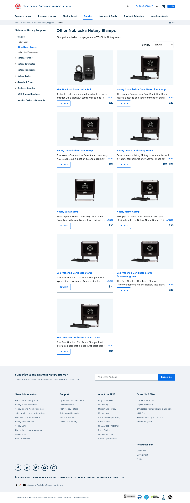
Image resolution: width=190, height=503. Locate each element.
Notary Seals (23, 42)
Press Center (20, 434)
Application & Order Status (72, 400)
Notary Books (24, 76)
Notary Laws (20, 426)
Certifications (104, 421)
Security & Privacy (26, 82)
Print (173, 23)
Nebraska (26, 23)
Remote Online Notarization (27, 417)
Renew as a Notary (47, 16)
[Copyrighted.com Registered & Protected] (129, 496)
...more (109, 97)
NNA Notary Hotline (69, 409)
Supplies (88, 16)
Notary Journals (25, 58)
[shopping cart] (163, 6)
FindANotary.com (144, 421)
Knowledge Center (159, 16)
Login (171, 6)
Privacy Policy (39, 477)
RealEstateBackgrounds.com (150, 417)
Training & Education (134, 16)
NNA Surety (142, 413)
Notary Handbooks (26, 70)
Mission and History (107, 409)
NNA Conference (22, 438)
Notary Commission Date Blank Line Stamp (141, 89)
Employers (141, 450)
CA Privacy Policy (116, 477)
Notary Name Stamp (128, 211)
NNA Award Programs (108, 426)
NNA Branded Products (29, 94)
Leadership (103, 404)
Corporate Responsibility (109, 417)
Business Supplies (26, 88)
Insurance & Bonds (108, 16)
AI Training (102, 477)
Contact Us (71, 477)
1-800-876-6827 (146, 6)
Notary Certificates (26, 64)
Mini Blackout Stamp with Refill (74, 89)
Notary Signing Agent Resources (29, 409)
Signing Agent (70, 16)
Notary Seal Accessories (28, 52)
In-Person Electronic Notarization (30, 413)
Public (139, 459)
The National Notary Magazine (28, 430)
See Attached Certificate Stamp (74, 272)
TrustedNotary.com (145, 400)
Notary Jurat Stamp (68, 211)
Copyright (51, 477)
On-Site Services (105, 434)
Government (142, 455)
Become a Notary (23, 16)
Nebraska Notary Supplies (44, 23)
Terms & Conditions (86, 477)
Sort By (146, 44)
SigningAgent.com (145, 404)
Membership (103, 413)
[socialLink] (19, 468)
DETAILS (64, 103)
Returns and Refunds (69, 413)
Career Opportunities (107, 438)
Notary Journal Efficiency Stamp (135, 150)
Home (17, 23)
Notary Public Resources (26, 404)
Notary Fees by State (24, 421)
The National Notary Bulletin (27, 400)
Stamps (60, 23)
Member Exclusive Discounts (31, 100)
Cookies (61, 477)
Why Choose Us (105, 400)
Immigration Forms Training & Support (154, 409)
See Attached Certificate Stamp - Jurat (78, 337)
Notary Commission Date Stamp (75, 150)
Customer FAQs (67, 404)
